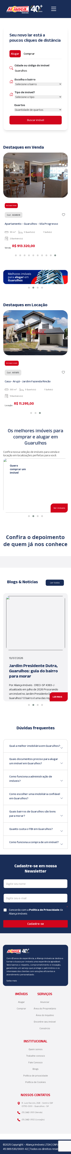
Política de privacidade (35, 1075)
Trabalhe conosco (35, 1055)
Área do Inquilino (45, 1015)
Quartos (19, 105)
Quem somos (35, 1049)
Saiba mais (12, 980)
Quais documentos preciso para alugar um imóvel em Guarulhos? (33, 761)
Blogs (35, 1069)
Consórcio (45, 1028)
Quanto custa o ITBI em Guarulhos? (31, 828)
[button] (16, 255)
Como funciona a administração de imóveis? (30, 778)
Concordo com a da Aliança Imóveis (36, 911)
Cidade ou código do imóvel (32, 65)
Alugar (21, 1002)
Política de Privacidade (44, 909)
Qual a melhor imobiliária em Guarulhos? (34, 745)
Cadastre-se (35, 923)
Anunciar (44, 1002)
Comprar (21, 1008)
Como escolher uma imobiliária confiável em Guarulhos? (34, 796)
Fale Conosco (35, 1062)
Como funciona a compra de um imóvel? (34, 842)
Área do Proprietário (45, 1008)
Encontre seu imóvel (45, 1021)
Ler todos (55, 582)
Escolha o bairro (25, 79)
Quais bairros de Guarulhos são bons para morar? (32, 813)
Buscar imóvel (35, 120)
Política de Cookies (35, 1082)
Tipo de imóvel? (25, 92)
